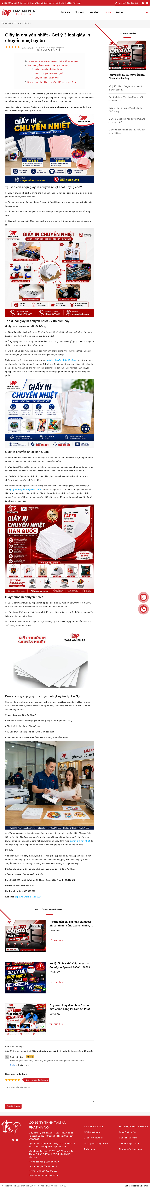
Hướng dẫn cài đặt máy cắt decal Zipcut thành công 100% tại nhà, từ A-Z (71, 923)
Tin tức (107, 12)
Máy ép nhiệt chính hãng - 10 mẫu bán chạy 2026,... (127, 131)
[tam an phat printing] (11, 1134)
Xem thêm (58, 940)
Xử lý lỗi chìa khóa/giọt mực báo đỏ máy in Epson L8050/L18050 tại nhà (71, 965)
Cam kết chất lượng (128, 1138)
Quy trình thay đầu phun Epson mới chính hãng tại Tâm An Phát (70, 1007)
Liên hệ (119, 12)
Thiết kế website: (131, 1186)
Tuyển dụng (89, 1149)
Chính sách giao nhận (129, 1143)
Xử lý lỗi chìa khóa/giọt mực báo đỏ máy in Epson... (125, 88)
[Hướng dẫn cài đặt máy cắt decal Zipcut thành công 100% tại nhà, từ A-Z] (25, 936)
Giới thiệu (80, 12)
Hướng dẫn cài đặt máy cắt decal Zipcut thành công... (127, 77)
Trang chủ (65, 12)
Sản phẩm (94, 12)
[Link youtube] (147, 3)
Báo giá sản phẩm (127, 1132)
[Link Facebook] (143, 3)
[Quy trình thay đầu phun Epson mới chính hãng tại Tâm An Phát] (25, 1019)
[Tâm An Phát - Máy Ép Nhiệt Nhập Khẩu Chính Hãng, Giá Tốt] (19, 13)
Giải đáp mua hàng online (96, 1143)
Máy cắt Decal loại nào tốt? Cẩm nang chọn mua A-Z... (127, 120)
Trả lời (12, 1065)
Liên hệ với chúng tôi (93, 1138)
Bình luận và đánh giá (16, 1074)
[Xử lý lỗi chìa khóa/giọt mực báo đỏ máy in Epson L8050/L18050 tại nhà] (25, 978)
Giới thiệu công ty (92, 1132)
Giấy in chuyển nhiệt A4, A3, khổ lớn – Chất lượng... (127, 110)
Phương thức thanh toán (130, 1149)
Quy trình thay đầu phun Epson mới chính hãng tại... (126, 99)
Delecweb (144, 1186)
